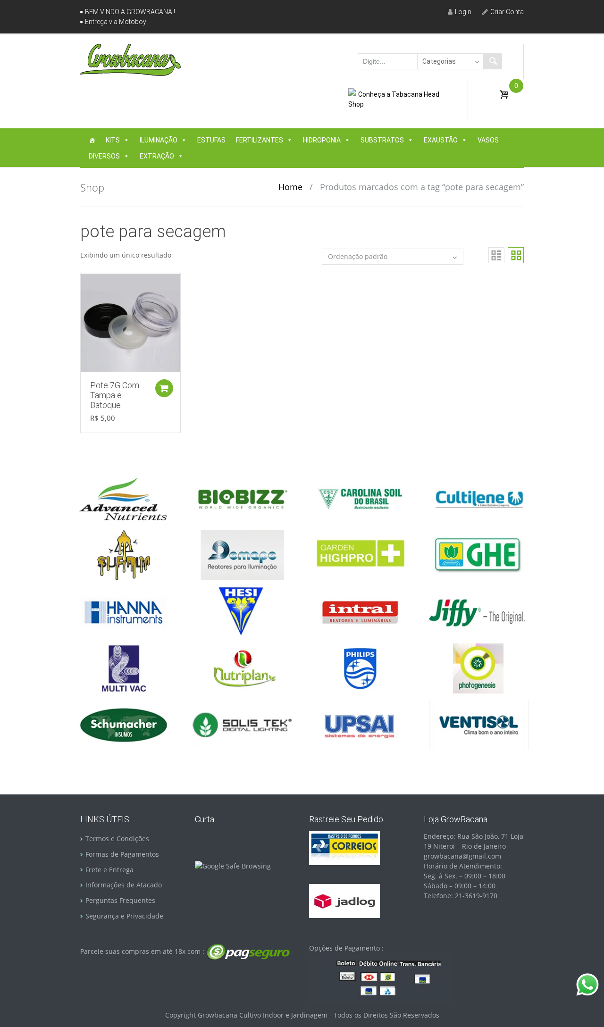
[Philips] (360, 667)
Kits (113, 140)
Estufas (211, 140)
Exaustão (441, 140)
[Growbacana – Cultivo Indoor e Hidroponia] (130, 59)
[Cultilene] (478, 497)
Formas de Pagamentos (122, 854)
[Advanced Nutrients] (123, 497)
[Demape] (242, 554)
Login (463, 12)
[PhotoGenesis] (478, 667)
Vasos (488, 140)
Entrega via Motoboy (115, 21)
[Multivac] (123, 667)
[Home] (92, 140)
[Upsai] (360, 724)
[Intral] (360, 611)
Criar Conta (507, 12)
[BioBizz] (242, 497)
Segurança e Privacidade (124, 915)
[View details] (130, 321)
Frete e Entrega (109, 869)
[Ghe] (478, 554)
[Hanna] (123, 611)
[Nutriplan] (242, 667)
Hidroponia (322, 140)
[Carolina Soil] (360, 497)
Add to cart (164, 388)
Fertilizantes (259, 140)
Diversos (104, 156)
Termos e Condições (117, 838)
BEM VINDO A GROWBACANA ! (130, 12)
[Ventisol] (478, 724)
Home (290, 186)
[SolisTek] (242, 724)
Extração (157, 156)
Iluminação (158, 140)
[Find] (492, 61)
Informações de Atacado (123, 884)
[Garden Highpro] (360, 554)
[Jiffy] (478, 611)
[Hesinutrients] (242, 611)
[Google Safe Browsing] (233, 864)
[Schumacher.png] (123, 724)
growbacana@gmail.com (462, 856)
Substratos (382, 140)
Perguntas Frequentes (120, 900)
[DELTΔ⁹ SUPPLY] (123, 554)
